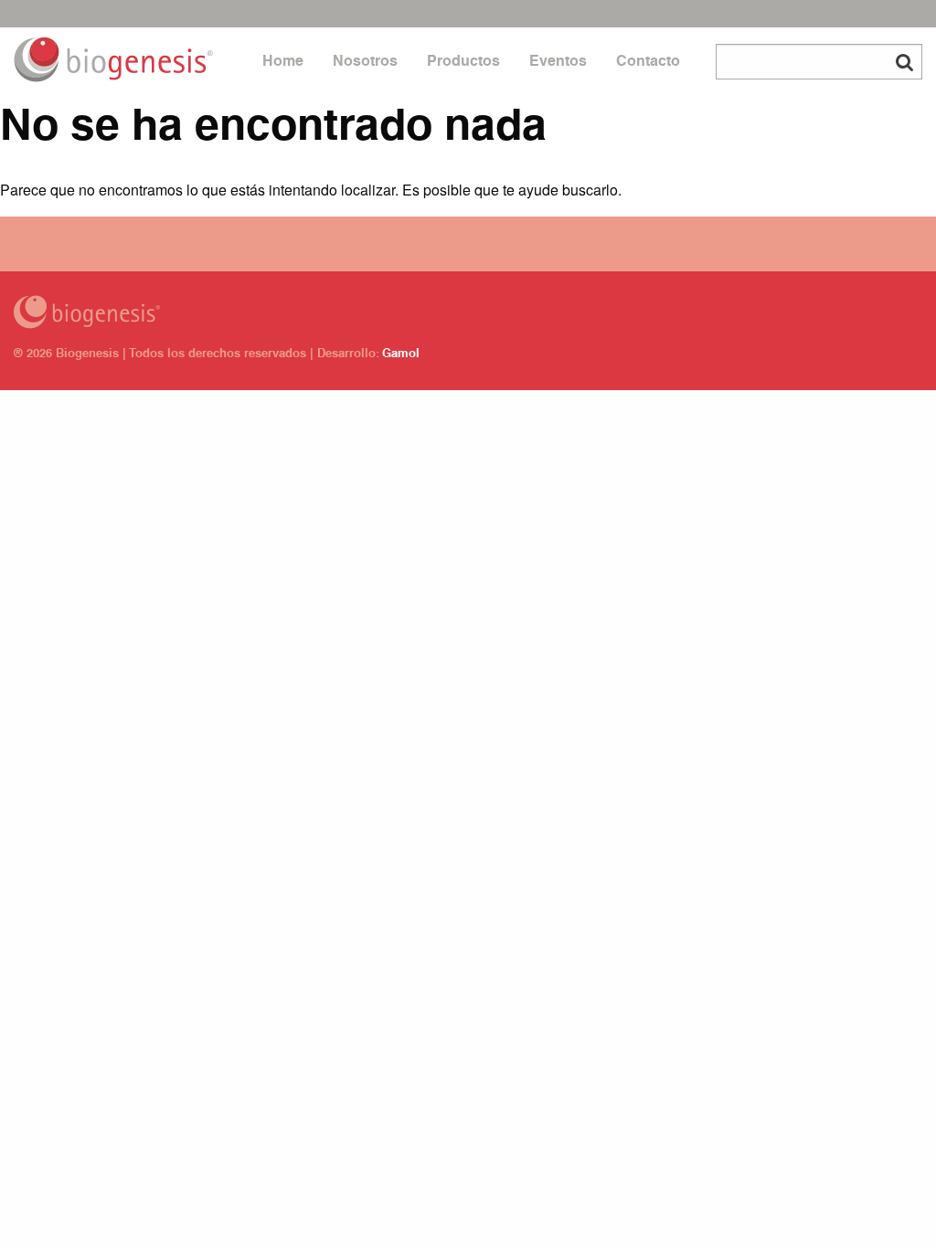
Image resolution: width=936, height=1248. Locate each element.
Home (282, 63)
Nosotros (365, 63)
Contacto (648, 63)
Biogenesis (312, 312)
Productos (463, 63)
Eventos (558, 63)
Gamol (401, 355)
